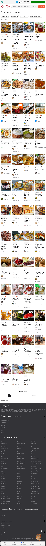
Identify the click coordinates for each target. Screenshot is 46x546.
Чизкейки (33, 441)
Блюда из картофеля (36, 468)
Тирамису (33, 450)
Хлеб (18, 473)
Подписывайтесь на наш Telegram (24, 2)
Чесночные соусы (35, 495)
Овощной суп (4, 448)
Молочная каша (21, 461)
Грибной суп (4, 443)
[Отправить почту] (43, 515)
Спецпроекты (4, 527)
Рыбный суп (4, 446)
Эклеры (33, 451)
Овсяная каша (20, 458)
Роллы (2, 493)
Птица (2, 461)
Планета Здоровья (7, 1)
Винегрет (19, 441)
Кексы (18, 486)
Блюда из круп (34, 470)
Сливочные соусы (35, 488)
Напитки (33, 501)
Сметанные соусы (35, 493)
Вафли (18, 491)
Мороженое (20, 505)
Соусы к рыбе (34, 485)
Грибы (2, 471)
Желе (32, 445)
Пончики (19, 493)
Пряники (19, 498)
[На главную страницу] (6, 6)
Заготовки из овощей (36, 461)
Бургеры (3, 481)
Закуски (3, 473)
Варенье (33, 475)
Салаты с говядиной (6, 500)
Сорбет (33, 456)
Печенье (19, 480)
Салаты (3, 495)
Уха (2, 455)
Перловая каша (21, 465)
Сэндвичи (3, 483)
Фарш (2, 465)
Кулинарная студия (5, 523)
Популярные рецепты (9, 437)
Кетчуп (32, 498)
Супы (2, 440)
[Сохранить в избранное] (7, 24)
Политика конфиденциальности (19, 539)
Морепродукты (4, 468)
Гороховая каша (21, 466)
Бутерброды (4, 478)
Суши (2, 491)
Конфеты (19, 503)
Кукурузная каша (21, 463)
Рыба (2, 466)
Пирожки (19, 481)
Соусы (32, 480)
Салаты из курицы (5, 498)
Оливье (19, 440)
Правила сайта (10, 539)
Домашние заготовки (36, 458)
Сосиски (3, 476)
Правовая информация (30, 539)
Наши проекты (6, 521)
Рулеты (19, 488)
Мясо (2, 460)
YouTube (3, 425)
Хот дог (3, 485)
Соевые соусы (34, 490)
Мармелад (33, 443)
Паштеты (3, 480)
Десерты (19, 500)
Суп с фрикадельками (6, 451)
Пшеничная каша (21, 468)
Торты (18, 501)
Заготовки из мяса (35, 460)
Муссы (32, 446)
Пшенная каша (20, 453)
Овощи (3, 470)
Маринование (34, 473)
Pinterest (3, 424)
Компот (33, 478)
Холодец (3, 488)
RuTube (3, 429)
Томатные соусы (35, 491)
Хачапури (19, 490)
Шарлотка (19, 496)
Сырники (19, 483)
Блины (18, 478)
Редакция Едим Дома (6, 534)
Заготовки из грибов (36, 463)
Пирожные (33, 440)
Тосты (2, 490)
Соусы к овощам (35, 486)
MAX (2, 430)
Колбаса (3, 475)
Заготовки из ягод (35, 465)
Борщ (2, 453)
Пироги (19, 476)
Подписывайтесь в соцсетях (11, 416)
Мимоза (19, 448)
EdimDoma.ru (11, 409)
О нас (3, 532)
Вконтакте (3, 419)
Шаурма (3, 486)
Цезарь (19, 450)
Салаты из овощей (5, 505)
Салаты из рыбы (5, 503)
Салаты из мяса (5, 496)
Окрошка (3, 456)
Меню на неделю (35, 1)
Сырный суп (4, 445)
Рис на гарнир (34, 471)
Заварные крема (35, 448)
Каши (18, 451)
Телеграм (3, 422)
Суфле (32, 453)
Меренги (33, 455)
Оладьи (19, 485)
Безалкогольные (35, 505)
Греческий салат (21, 443)
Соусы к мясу (34, 481)
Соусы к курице (35, 483)
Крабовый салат (21, 445)
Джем (32, 476)
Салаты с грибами (5, 501)
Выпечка (19, 470)
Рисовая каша (20, 456)
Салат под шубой (21, 446)
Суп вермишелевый (5, 450)
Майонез (33, 500)
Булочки (19, 495)
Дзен (2, 432)
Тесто (18, 471)
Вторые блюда (4, 458)
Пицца (18, 475)
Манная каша (20, 455)
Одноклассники (5, 420)
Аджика (33, 496)
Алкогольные (34, 503)
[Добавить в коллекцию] (10, 24)
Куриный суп (4, 441)
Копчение (33, 466)
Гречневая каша (21, 460)
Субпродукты (4, 463)
